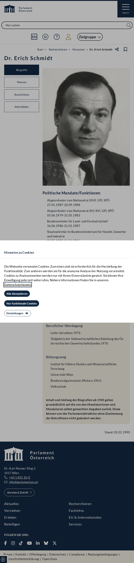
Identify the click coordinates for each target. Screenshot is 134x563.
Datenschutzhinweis (17, 284)
